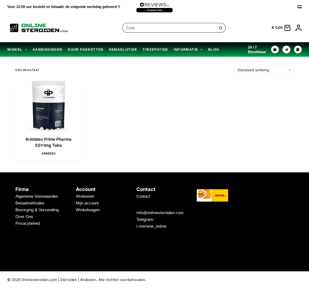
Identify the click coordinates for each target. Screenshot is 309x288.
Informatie (186, 49)
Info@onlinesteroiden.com (159, 213)
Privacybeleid (27, 223)
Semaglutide (123, 49)
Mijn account (87, 203)
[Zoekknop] (221, 28)
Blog (213, 49)
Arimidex (49, 153)
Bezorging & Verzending (37, 210)
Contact (143, 196)
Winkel (14, 49)
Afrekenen (85, 196)
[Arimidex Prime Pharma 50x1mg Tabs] (48, 105)
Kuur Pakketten (86, 49)
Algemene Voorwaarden (36, 196)
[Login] (298, 28)
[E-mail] (275, 50)
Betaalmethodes (29, 203)
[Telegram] (286, 50)
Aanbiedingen (48, 49)
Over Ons (24, 216)
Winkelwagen (88, 210)
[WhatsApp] (298, 50)
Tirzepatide (155, 49)
